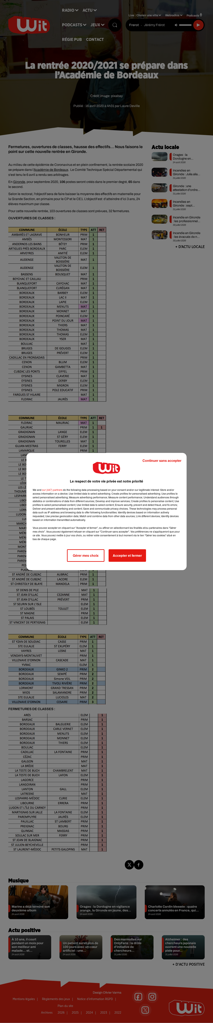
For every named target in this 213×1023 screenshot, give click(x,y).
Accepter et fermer (127, 555)
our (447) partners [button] (52, 489)
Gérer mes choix (86, 555)
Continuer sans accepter (161, 460)
